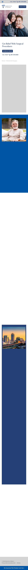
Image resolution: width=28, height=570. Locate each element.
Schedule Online (22, 6)
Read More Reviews (14, 488)
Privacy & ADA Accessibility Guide (8, 563)
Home (3, 61)
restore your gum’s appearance (13, 223)
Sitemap (18, 563)
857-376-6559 (8, 192)
